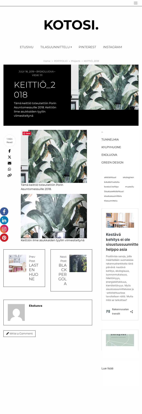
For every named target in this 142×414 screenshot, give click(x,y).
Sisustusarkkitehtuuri (114, 191)
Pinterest (87, 47)
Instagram (112, 47)
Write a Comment (21, 333)
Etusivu (26, 47)
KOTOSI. (71, 25)
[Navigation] (136, 3)
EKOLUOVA (109, 154)
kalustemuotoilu (111, 182)
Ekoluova (47, 71)
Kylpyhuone (111, 147)
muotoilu (129, 187)
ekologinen (128, 177)
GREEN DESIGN (112, 162)
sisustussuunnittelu (113, 196)
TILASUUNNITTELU (55, 47)
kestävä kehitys (111, 187)
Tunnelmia (110, 139)
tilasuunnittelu (110, 201)
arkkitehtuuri (110, 177)
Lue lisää (107, 369)
